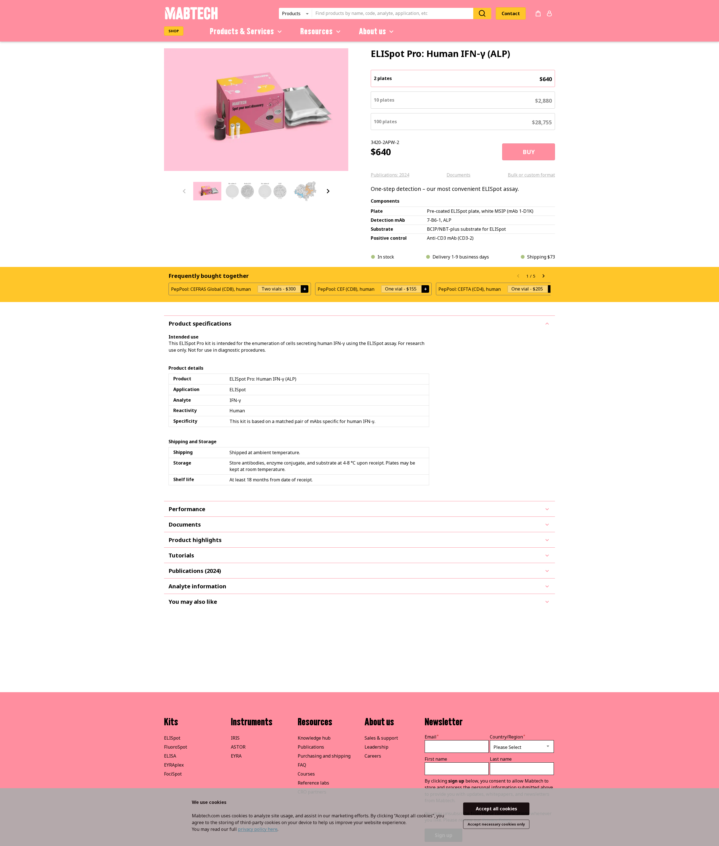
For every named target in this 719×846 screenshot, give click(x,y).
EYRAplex (174, 765)
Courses (306, 774)
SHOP (174, 30)
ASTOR (238, 747)
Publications (311, 747)
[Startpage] (191, 18)
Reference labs (313, 783)
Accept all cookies (496, 809)
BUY (529, 152)
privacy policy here (257, 829)
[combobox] (394, 13)
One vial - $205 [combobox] (527, 289)
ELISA (170, 756)
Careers (373, 756)
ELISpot (172, 738)
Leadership (376, 747)
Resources (316, 31)
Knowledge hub (314, 738)
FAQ (302, 765)
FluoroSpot (175, 747)
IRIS (235, 738)
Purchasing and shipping (324, 756)
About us (372, 31)
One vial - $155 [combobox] (401, 289)
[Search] (482, 13)
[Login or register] (549, 13)
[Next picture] (328, 191)
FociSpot (173, 774)
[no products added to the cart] (538, 13)
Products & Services (242, 31)
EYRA (236, 756)
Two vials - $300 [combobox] (278, 289)
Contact (511, 13)
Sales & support (381, 738)
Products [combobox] (291, 13)
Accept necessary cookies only (496, 824)
